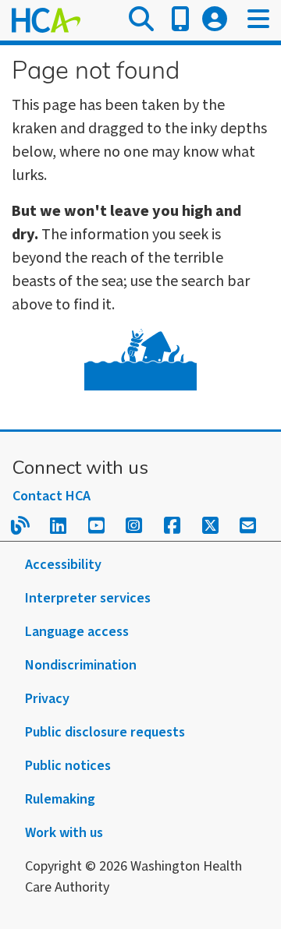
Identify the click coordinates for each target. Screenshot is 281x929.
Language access (77, 631)
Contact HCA (51, 496)
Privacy (47, 698)
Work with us (64, 832)
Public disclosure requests (105, 732)
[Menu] (258, 20)
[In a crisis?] (180, 20)
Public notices (68, 765)
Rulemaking (60, 799)
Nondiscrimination (81, 665)
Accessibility (63, 564)
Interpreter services (88, 598)
